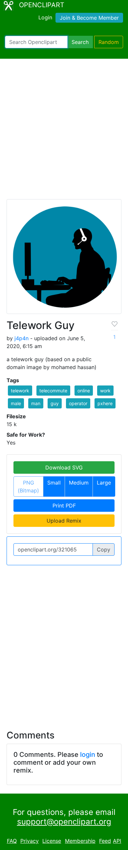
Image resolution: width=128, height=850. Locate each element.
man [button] (35, 403)
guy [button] (55, 403)
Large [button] (104, 482)
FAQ (12, 841)
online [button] (83, 390)
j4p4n (21, 338)
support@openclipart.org (64, 821)
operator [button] (78, 403)
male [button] (16, 403)
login (87, 754)
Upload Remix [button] (64, 520)
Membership (80, 841)
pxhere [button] (105, 403)
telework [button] (20, 390)
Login (45, 17)
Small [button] (54, 482)
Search (80, 42)
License (51, 841)
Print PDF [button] (64, 505)
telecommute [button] (53, 390)
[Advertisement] (64, 132)
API (117, 841)
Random (108, 42)
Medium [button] (79, 482)
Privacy (29, 841)
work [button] (105, 390)
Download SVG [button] (64, 467)
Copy (103, 549)
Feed (105, 841)
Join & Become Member (89, 17)
